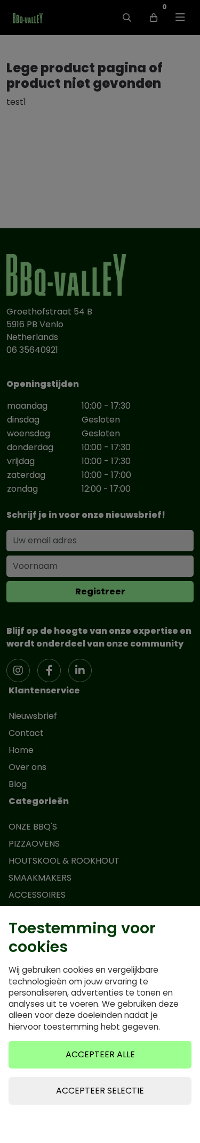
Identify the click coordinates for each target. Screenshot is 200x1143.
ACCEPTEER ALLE (100, 1054)
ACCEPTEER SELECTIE (100, 1090)
